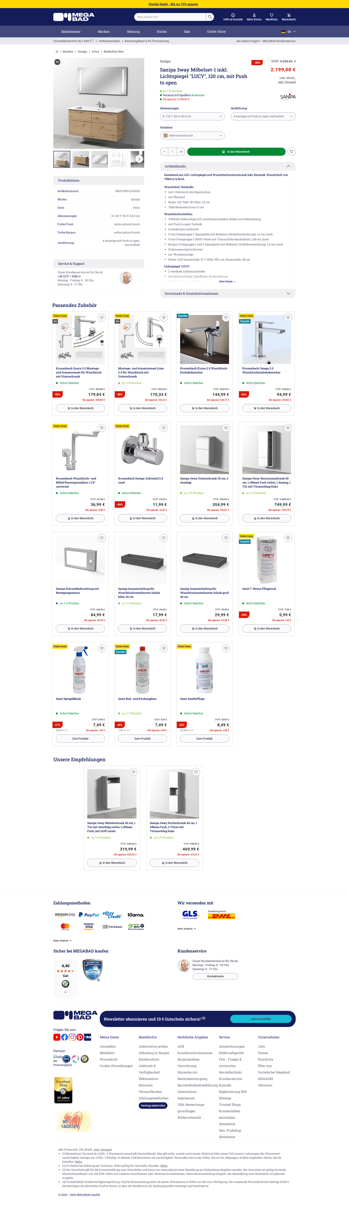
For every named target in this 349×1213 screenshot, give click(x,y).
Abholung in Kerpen (154, 1053)
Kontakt (225, 1085)
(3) (203, 1018)
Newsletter (227, 1124)
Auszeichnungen (232, 1046)
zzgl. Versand (102, 1149)
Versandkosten (150, 1091)
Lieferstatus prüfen (153, 1046)
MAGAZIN (265, 1078)
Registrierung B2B (233, 1091)
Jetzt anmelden (261, 1019)
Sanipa (82, 51)
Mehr (78, 1162)
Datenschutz (187, 1091)
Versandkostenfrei (72, 41)
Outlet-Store (216, 31)
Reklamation (149, 1078)
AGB (181, 1046)
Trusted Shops (230, 1104)
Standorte (265, 1059)
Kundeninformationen (195, 1053)
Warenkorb (108, 1059)
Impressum (186, 1098)
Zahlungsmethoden (154, 1098)
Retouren (146, 1085)
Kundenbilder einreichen (229, 1114)
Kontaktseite (215, 976)
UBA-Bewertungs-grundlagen (191, 1107)
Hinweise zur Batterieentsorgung (192, 1075)
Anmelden (108, 1046)
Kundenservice (230, 1078)
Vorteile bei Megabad (274, 1072)
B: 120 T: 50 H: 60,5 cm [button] (177, 116)
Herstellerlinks (230, 1072)
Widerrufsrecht (189, 1117)
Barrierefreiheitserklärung (198, 1085)
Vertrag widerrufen (153, 1105)
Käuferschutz (149, 1059)
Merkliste (107, 1053)
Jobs (261, 1046)
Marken (104, 31)
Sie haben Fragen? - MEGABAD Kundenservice (266, 41)
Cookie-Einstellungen (116, 1066)
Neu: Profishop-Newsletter (230, 1133)
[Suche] (210, 17)
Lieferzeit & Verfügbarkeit (149, 1069)
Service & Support (71, 263)
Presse (263, 1053)
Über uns (265, 1066)
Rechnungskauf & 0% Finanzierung (147, 41)
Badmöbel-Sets (114, 51)
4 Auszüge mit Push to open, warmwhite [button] (258, 116)
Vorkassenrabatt (109, 41)
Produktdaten (69, 180)
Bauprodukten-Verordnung (189, 1062)
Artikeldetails (175, 166)
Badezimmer (71, 31)
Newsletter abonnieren (154, 1018)
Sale (187, 31)
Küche (162, 31)
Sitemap (225, 1098)
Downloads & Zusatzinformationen (192, 293)
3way (95, 51)
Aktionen (265, 1085)
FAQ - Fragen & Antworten (230, 1062)
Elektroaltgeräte (231, 1053)
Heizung (133, 31)
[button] (233, 17)
